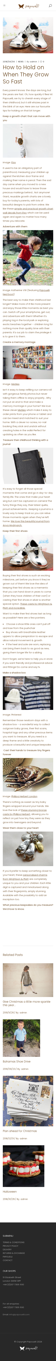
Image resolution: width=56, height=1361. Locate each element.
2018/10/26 (9, 1199)
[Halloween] (28, 1166)
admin (33, 61)
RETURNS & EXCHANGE (14, 1253)
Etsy (13, 162)
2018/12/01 (8, 1138)
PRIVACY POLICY (10, 1245)
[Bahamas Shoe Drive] (28, 1038)
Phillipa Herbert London (24, 796)
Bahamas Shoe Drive (16, 1061)
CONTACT (7, 1260)
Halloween (10, 1192)
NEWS (21, 61)
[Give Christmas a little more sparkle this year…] (28, 980)
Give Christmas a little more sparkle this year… (26, 1003)
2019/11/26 (8, 1012)
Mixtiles (15, 384)
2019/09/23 (9, 1069)
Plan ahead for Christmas (20, 1131)
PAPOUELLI (7, 1256)
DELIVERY (7, 1249)
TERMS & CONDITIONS (13, 1242)
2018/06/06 (9, 61)
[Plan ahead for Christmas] (28, 1101)
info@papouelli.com (19, 1314)
